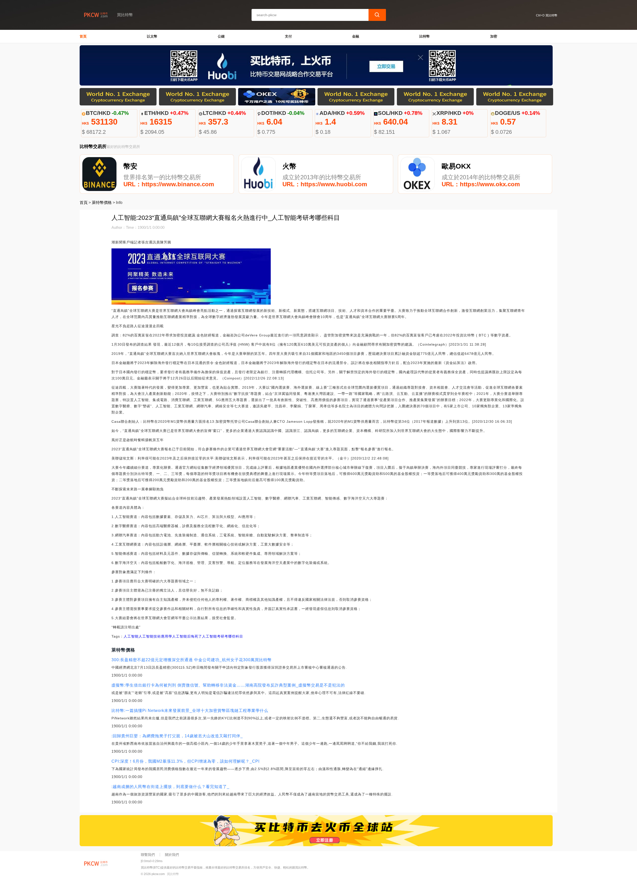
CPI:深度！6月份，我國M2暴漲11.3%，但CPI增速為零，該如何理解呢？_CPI (185, 761)
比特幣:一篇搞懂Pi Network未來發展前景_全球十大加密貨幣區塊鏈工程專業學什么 (189, 710)
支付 (288, 36)
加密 (493, 36)
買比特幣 (173, 874)
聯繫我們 (148, 854)
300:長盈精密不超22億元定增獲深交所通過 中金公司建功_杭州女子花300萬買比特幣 (191, 660)
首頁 (83, 36)
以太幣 (152, 36)
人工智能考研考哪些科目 (222, 636)
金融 (355, 36)
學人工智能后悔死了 (185, 636)
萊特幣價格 (102, 202)
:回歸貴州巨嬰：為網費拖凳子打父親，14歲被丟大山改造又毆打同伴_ (177, 736)
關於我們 (172, 854)
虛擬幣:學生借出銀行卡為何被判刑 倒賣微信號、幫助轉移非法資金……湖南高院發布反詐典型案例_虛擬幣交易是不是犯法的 (228, 685)
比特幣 (424, 36)
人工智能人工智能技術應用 (146, 636)
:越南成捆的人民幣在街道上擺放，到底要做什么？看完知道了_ (170, 787)
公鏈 (221, 36)
